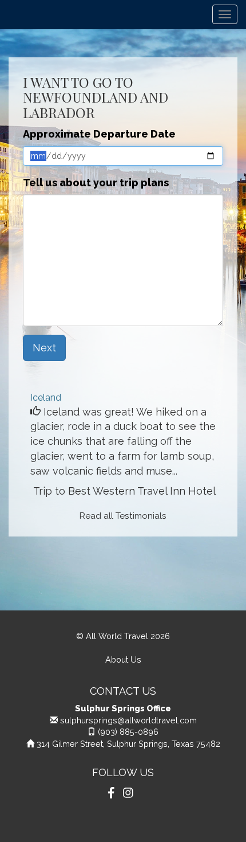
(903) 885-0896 (128, 732)
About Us (123, 659)
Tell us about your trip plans (96, 183)
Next (44, 348)
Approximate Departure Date (99, 134)
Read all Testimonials (123, 516)
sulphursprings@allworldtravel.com (128, 720)
